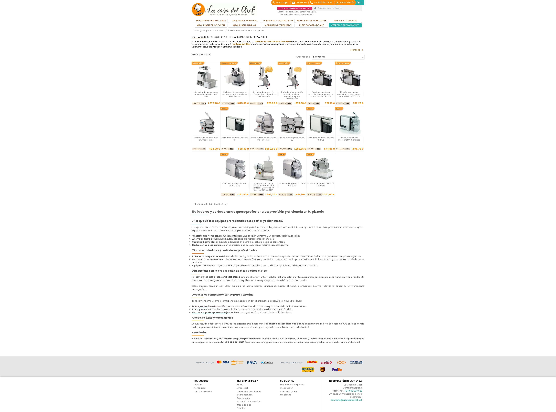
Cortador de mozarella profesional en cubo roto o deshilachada (263, 94)
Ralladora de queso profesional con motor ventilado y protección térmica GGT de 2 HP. (263, 186)
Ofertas (198, 384)
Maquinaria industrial (244, 20)
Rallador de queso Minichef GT (235, 138)
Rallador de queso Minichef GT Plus (321, 138)
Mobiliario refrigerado (278, 25)
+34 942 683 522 (353, 390)
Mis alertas (285, 394)
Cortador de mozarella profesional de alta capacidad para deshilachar (292, 95)
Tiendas (241, 408)
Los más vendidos (203, 391)
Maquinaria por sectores (211, 20)
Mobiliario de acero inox (311, 20)
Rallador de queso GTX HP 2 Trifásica (292, 184)
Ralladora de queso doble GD (292, 138)
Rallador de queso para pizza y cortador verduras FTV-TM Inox (235, 94)
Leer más (357, 49)
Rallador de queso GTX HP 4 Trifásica (321, 184)
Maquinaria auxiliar (244, 25)
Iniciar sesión (286, 388)
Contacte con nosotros (249, 401)
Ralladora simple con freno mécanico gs (263, 138)
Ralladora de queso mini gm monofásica (206, 138)
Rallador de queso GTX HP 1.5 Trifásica (234, 184)
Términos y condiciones (249, 391)
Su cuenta (287, 381)
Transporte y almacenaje (278, 20)
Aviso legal (242, 388)
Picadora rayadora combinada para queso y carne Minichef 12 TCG (349, 94)
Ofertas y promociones (345, 25)
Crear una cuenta (289, 391)
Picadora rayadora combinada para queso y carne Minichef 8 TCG (321, 94)
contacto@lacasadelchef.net (346, 400)
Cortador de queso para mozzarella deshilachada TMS (206, 94)
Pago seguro (243, 398)
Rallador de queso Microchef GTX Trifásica (349, 138)
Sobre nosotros (244, 394)
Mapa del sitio (244, 404)
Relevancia (338, 57)
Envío (240, 384)
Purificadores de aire (311, 25)
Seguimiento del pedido (292, 384)
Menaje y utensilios (345, 20)
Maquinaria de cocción (211, 25)
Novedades (199, 388)
